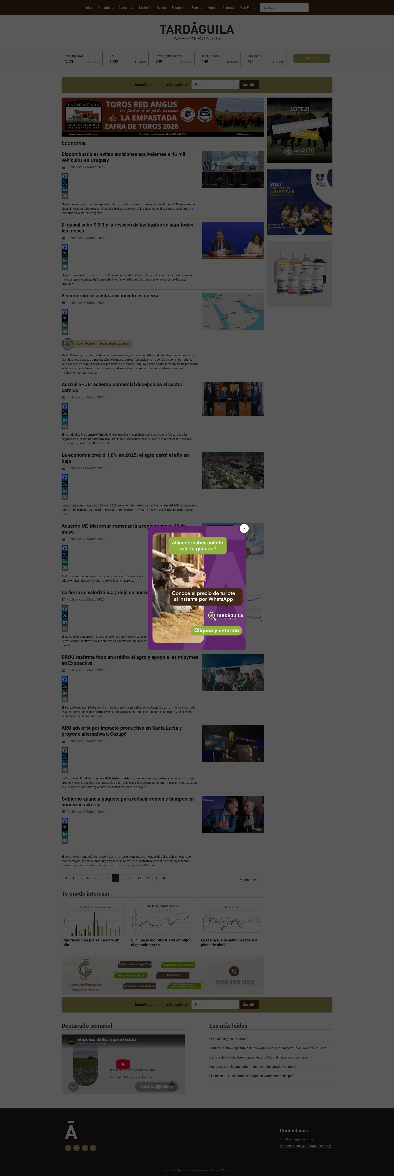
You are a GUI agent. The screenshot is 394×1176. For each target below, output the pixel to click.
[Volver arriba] (387, 1168)
